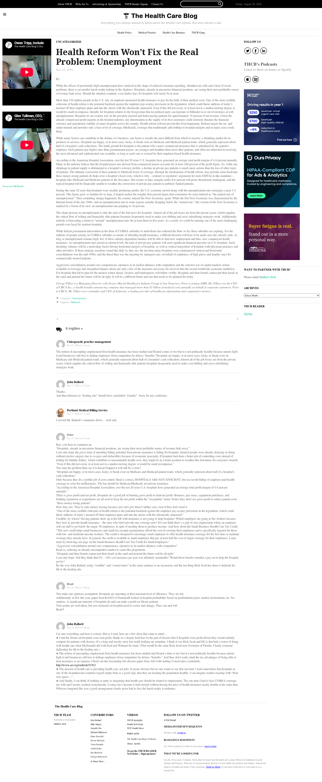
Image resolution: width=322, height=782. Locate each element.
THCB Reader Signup (136, 4)
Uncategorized (68, 42)
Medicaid (75, 302)
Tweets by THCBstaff (12, 186)
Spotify (137, 743)
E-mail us (181, 732)
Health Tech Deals (135, 724)
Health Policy (124, 32)
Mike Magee (96, 724)
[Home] (160, 16)
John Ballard (75, 382)
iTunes (130, 743)
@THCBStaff (170, 720)
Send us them (210, 746)
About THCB (65, 4)
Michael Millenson (99, 732)
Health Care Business (174, 32)
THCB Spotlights (135, 720)
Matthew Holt (267, 277)
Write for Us (82, 4)
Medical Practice (147, 32)
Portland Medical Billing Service (87, 410)
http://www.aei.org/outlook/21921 (76, 665)
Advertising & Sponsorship (106, 4)
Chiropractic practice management (89, 341)
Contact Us (157, 4)
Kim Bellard (96, 720)
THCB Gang (198, 32)
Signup (248, 314)
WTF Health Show (135, 728)
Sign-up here (148, 754)
